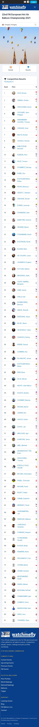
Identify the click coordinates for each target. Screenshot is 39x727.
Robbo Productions (22, 718)
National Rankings (7, 685)
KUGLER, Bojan (22, 546)
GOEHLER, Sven (22, 128)
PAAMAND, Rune (23, 552)
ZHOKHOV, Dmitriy (23, 337)
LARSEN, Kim (21, 413)
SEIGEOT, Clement (23, 193)
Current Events (6, 660)
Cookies (16, 723)
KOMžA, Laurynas (23, 205)
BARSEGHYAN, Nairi (24, 608)
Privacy (9, 723)
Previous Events (7, 666)
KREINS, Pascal (22, 344)
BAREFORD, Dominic (24, 220)
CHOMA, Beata (22, 565)
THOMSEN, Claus (23, 620)
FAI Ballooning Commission (13, 651)
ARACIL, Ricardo (22, 310)
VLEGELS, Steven (23, 141)
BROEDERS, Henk (23, 275)
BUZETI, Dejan (22, 492)
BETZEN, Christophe (24, 474)
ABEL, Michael (22, 445)
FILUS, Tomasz (22, 161)
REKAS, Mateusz (23, 187)
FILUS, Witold (22, 379)
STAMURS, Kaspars (24, 532)
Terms (3, 723)
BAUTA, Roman (22, 135)
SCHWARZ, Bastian (23, 400)
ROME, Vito (21, 173)
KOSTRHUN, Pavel (23, 242)
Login (33, 2)
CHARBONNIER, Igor (24, 596)
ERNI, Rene (21, 372)
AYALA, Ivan (21, 297)
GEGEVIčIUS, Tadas (24, 330)
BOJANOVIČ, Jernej (24, 358)
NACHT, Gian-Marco (24, 385)
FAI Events (5, 669)
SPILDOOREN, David (24, 107)
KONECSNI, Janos (23, 439)
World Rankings (6, 682)
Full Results (8, 82)
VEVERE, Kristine (23, 571)
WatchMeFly (10, 718)
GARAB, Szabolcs (23, 498)
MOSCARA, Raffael (23, 590)
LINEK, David (21, 290)
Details (10, 70)
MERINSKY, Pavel (23, 505)
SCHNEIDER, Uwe (23, 212)
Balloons (4, 688)
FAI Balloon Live (6, 707)
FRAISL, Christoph (23, 480)
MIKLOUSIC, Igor (23, 433)
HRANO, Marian (22, 584)
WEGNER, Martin (23, 227)
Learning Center (6, 701)
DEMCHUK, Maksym (24, 519)
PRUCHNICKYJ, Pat (24, 558)
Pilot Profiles (5, 679)
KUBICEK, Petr (22, 155)
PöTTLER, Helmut (23, 269)
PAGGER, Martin (22, 407)
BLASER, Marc (22, 249)
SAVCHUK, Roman (23, 199)
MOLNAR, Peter (22, 486)
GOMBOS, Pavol (23, 602)
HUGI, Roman (21, 93)
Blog (2, 704)
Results (28, 70)
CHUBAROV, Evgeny (24, 262)
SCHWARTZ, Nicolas (24, 167)
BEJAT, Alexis (22, 323)
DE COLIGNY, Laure (24, 255)
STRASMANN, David (24, 234)
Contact (4, 710)
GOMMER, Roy (22, 352)
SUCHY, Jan (21, 427)
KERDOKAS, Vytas (23, 317)
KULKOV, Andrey (23, 393)
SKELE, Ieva (21, 614)
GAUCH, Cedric (22, 419)
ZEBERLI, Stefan (22, 100)
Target (3, 691)
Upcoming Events (7, 663)
